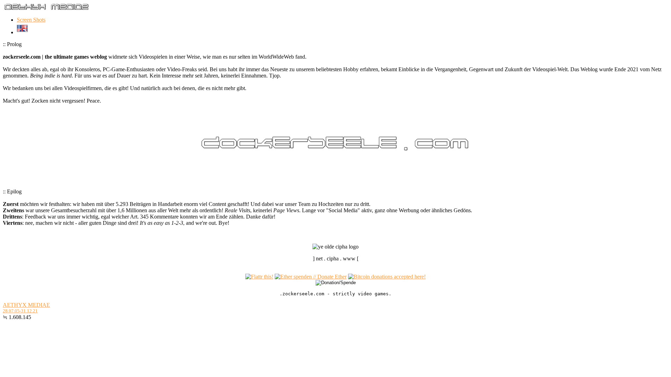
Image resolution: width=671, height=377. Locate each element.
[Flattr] (259, 277)
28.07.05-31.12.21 (20, 310)
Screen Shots (31, 20)
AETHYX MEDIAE (26, 305)
